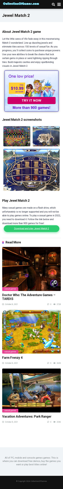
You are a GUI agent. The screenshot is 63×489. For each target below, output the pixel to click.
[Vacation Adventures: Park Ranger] (31, 390)
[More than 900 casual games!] (31, 112)
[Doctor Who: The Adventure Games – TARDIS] (31, 269)
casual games (10, 289)
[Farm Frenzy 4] (31, 332)
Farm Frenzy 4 (12, 357)
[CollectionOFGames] (21, 3)
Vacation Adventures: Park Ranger (26, 416)
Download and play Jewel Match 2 (31, 228)
